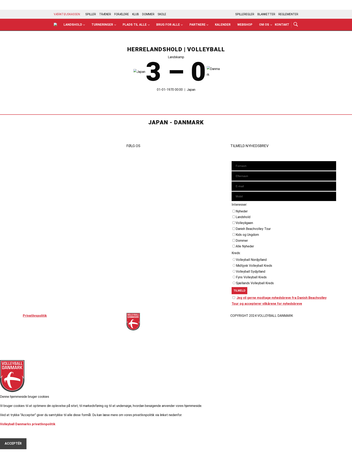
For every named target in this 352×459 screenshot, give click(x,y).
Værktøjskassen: (67, 14)
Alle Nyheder (245, 246)
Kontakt (282, 24)
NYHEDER (30, 157)
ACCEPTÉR (13, 443)
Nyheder (242, 211)
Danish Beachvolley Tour (253, 229)
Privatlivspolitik (35, 316)
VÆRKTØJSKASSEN (38, 168)
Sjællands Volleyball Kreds (255, 283)
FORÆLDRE (121, 14)
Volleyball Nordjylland (251, 260)
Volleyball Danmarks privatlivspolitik (27, 424)
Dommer (242, 241)
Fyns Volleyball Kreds (251, 277)
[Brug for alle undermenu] (84, 25)
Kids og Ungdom (247, 235)
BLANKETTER (266, 14)
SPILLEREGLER (244, 14)
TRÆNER (105, 14)
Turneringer (102, 24)
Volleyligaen (244, 223)
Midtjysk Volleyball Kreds (254, 266)
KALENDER (31, 163)
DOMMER (148, 14)
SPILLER (90, 14)
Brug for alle (168, 24)
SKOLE (162, 14)
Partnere (197, 24)
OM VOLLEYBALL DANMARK (44, 180)
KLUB (135, 14)
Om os (264, 24)
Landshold (73, 24)
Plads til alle (135, 24)
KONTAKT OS (33, 174)
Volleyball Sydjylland (250, 271)
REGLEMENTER (288, 14)
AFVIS (9, 432)
